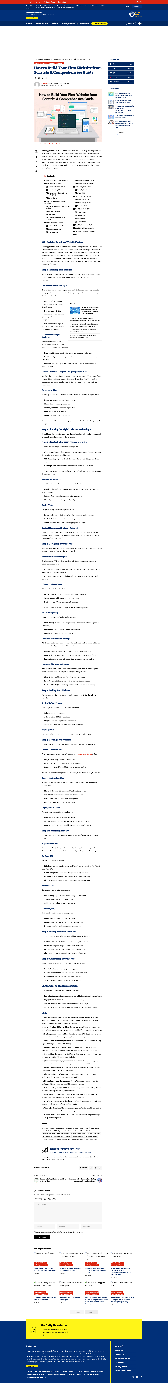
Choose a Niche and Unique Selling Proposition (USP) (56, 194)
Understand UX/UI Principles (56, 226)
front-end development (49, 1133)
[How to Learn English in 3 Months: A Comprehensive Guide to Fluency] (111, 94)
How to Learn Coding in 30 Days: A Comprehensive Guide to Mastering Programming (122, 1299)
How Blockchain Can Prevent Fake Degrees (70, 1298)
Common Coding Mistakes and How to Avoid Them (45, 1298)
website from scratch (91, 1136)
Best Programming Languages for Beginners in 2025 (70, 1269)
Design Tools (51, 214)
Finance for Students (54, 5)
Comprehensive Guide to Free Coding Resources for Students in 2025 (96, 1270)
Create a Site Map (53, 198)
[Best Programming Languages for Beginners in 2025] (71, 1259)
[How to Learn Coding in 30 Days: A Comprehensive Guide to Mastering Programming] (122, 1288)
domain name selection (71, 1131)
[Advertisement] (84, 40)
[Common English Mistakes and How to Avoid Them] (111, 102)
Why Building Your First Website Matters (57, 180)
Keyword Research (82, 212)
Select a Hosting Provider (84, 202)
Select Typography (53, 232)
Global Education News (53, 7)
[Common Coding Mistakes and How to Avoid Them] (46, 1288)
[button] (139, 2)
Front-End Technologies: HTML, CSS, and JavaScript (58, 207)
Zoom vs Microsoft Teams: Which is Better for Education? (45, 1269)
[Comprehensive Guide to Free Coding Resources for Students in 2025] (97, 1259)
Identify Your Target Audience (56, 190)
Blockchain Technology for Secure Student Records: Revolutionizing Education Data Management (89, 310)
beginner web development (57, 1128)
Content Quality (81, 222)
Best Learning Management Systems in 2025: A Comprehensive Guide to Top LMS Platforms (121, 1271)
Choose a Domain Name (83, 199)
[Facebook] (121, 64)
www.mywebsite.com (85, 754)
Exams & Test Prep (67, 5)
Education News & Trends (81, 5)
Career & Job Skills (41, 5)
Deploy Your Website (83, 206)
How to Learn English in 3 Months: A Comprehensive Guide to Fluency (123, 95)
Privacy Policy (50, 2)
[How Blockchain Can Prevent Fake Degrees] (71, 1288)
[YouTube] (137, 1377)
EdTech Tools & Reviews (41, 1263)
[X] (121, 69)
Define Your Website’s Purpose (56, 187)
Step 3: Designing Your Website (54, 222)
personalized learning (67, 7)
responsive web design (94, 1133)
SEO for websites (47, 1136)
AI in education (40, 7)
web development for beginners (62, 1136)
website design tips (78, 1136)
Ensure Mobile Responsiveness (85, 183)
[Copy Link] (46, 78)
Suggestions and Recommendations (85, 231)
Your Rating (38, 1198)
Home (35, 59)
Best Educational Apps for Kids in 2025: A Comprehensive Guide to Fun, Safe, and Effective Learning (96, 1300)
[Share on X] (39, 78)
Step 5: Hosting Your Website (83, 196)
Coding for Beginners (44, 59)
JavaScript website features (78, 1133)
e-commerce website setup (87, 1131)
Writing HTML (81, 193)
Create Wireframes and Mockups (86, 180)
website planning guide (91, 1139)
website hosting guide (48, 1139)
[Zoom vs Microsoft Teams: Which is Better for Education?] (46, 1259)
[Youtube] (121, 73)
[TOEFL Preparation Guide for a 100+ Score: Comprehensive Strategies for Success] (111, 107)
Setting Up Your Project (83, 190)
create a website (47, 1131)
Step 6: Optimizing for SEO (82, 209)
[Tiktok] (121, 77)
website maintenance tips (63, 1139)
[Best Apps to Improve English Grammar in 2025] (111, 117)
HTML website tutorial (63, 1133)
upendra (45, 83)
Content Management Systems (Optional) (55, 218)
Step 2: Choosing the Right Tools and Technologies (55, 202)
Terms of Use (62, 2)
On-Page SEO (81, 215)
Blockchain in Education (66, 1292)
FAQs (76, 234)
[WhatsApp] (121, 82)
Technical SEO (81, 218)
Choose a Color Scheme (54, 229)
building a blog (84, 1128)
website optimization (77, 1139)
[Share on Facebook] (35, 78)
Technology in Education (97, 5)
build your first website (72, 1128)
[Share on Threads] (42, 78)
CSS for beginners (58, 1131)
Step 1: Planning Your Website (54, 183)
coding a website (95, 1128)
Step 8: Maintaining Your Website (84, 228)
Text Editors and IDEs (54, 211)
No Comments (55, 83)
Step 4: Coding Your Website (83, 187)
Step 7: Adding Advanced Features (84, 225)
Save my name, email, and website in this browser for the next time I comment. (59, 1232)
